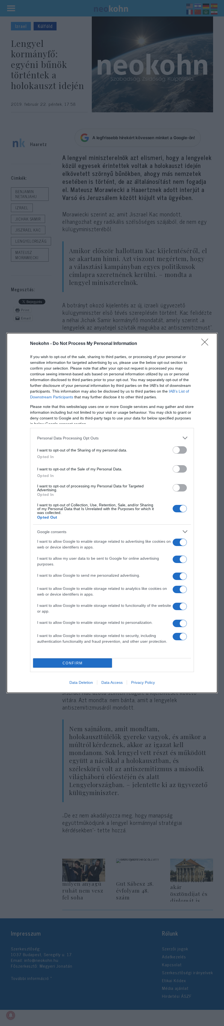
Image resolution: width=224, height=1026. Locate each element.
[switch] (180, 450)
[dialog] (112, 513)
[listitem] (112, 438)
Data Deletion (81, 682)
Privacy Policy (143, 682)
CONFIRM (73, 663)
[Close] (206, 344)
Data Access (112, 682)
